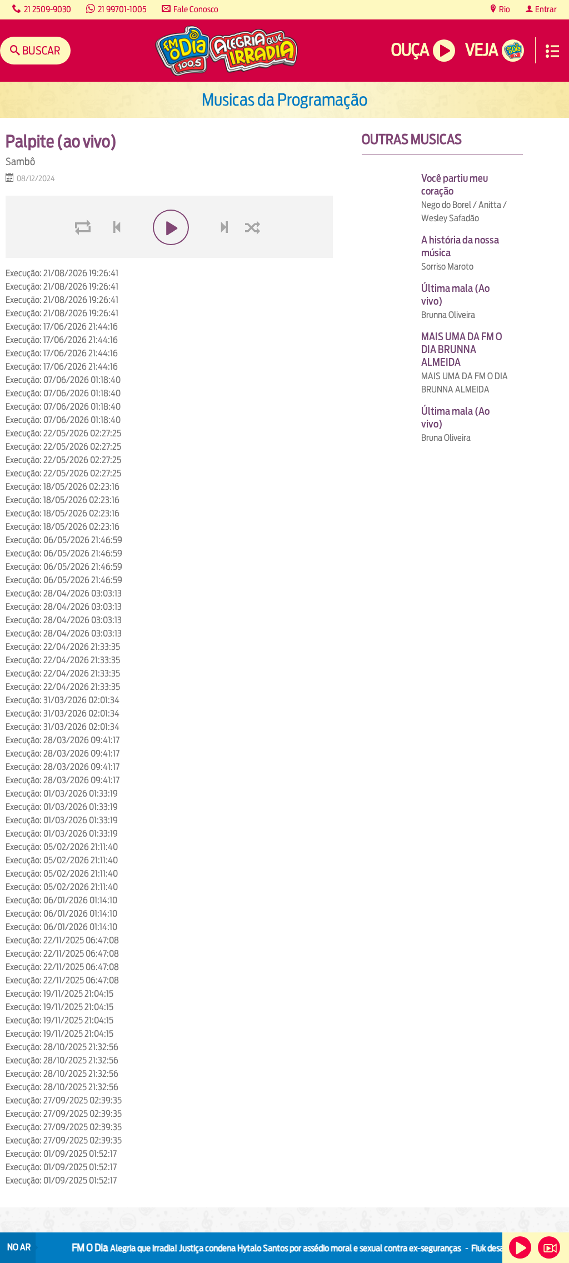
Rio (503, 9)
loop (84, 253)
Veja (481, 49)
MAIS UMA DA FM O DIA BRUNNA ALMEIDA (461, 349)
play (169, 253)
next (225, 253)
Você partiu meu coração (454, 184)
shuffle (254, 253)
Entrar (545, 9)
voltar (113, 253)
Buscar (40, 50)
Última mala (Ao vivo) (455, 294)
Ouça (410, 49)
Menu (552, 51)
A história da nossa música (460, 246)
